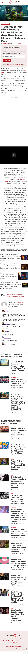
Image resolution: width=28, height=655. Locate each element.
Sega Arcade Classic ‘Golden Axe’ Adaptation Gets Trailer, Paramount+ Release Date (17, 615)
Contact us (14, 642)
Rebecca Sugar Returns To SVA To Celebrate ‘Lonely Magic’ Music (18, 382)
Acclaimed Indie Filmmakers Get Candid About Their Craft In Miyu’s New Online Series (18, 548)
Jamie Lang (6, 43)
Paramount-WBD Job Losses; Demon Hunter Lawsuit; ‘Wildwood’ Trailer (19, 532)
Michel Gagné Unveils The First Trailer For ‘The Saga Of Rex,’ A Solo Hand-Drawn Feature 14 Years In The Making (18, 515)
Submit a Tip (6, 641)
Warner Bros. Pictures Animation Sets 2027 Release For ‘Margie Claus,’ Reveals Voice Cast (18, 564)
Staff (19, 639)
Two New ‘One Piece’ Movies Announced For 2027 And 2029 (17, 498)
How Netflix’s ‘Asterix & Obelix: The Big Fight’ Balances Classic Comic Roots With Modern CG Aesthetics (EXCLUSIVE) (18, 402)
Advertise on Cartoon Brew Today (14, 646)
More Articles (20, 302)
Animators (13, 541)
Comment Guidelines (17, 641)
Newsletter (13, 527)
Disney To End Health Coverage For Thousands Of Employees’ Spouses (18, 465)
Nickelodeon (11, 294)
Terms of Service (18, 64)
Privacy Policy (9, 64)
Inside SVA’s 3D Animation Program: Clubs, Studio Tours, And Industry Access (18, 366)
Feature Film (6, 23)
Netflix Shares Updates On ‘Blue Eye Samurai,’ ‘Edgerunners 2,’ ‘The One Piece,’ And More (18, 597)
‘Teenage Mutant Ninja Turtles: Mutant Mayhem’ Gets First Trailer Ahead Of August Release (10, 266)
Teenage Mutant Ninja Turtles (16, 296)
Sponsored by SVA (14, 360)
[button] (14, 155)
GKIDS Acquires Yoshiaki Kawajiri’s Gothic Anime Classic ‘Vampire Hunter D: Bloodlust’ (18, 482)
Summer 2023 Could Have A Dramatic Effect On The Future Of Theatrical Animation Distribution (10, 256)
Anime (12, 475)
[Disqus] (14, 327)
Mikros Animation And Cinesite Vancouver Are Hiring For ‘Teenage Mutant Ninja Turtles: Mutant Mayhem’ (10, 285)
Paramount (19, 294)
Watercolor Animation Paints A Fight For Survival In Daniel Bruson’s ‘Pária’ (19, 580)
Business (12, 459)
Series (12, 608)
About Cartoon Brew (11, 639)
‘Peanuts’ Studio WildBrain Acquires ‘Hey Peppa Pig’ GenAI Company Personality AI (18, 449)
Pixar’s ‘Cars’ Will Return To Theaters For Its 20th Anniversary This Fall (18, 433)
